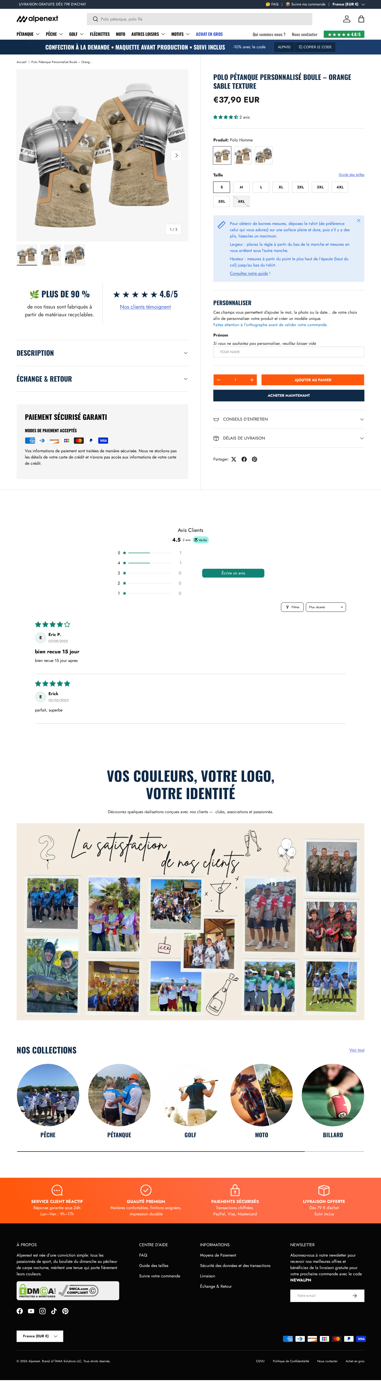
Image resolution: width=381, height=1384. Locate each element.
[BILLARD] (333, 1095)
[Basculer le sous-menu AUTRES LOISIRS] (163, 34)
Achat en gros (355, 1361)
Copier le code (318, 47)
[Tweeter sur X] (234, 459)
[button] (361, 19)
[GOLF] (190, 1095)
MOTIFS (177, 34)
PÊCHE (51, 34)
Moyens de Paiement (218, 1255)
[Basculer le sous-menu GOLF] (82, 34)
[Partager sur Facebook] (244, 459)
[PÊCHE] (48, 1095)
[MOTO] (261, 1095)
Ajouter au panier (313, 379)
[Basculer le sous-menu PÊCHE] (61, 34)
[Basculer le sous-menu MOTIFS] (188, 34)
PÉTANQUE (25, 34)
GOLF (73, 34)
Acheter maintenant (289, 395)
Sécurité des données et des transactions (235, 1266)
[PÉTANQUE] (119, 1095)
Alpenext (34, 1361)
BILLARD (333, 1135)
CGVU (260, 1361)
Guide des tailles (351, 174)
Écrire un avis (233, 573)
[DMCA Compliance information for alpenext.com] (78, 1291)
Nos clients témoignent (145, 307)
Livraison (207, 1276)
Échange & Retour (216, 1286)
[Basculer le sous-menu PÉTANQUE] (37, 34)
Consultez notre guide (249, 273)
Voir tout (356, 1050)
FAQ (143, 1255)
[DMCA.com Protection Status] (37, 1291)
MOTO (120, 34)
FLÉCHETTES (100, 34)
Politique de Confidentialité (291, 1361)
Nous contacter (305, 34)
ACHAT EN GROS (209, 34)
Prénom (220, 335)
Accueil (21, 62)
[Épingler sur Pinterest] (254, 459)
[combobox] (199, 19)
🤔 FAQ (272, 4)
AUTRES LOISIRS (145, 34)
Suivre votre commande (159, 1276)
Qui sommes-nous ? (269, 34)
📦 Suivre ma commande (305, 4)
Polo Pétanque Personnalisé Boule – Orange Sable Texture (62, 62)
